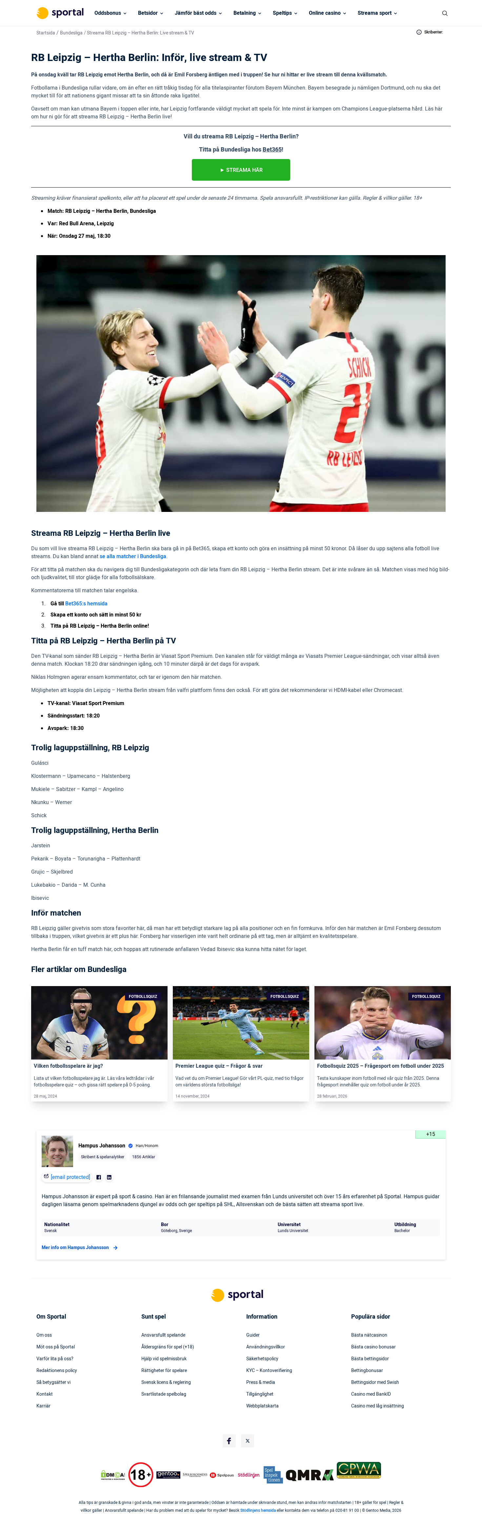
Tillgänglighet (259, 1394)
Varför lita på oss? (54, 1359)
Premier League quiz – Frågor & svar (219, 1066)
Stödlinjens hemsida (258, 1510)
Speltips (282, 13)
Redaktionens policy (56, 1370)
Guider (253, 1335)
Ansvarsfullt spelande (163, 1335)
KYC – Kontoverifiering (269, 1370)
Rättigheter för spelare (164, 1370)
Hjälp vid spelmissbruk (164, 1359)
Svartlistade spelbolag (163, 1394)
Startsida (45, 33)
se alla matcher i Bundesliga (133, 556)
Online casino (325, 13)
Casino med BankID (371, 1394)
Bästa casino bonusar (373, 1347)
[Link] (99, 1023)
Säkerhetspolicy (262, 1359)
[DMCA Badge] (113, 1475)
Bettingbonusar (367, 1370)
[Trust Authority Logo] (168, 1475)
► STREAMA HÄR (241, 170)
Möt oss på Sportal (55, 1347)
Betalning (244, 13)
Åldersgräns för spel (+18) (167, 1347)
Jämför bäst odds (195, 13)
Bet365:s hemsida (86, 604)
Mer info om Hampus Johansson (75, 1247)
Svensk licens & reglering (166, 1382)
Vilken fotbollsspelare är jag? (68, 1066)
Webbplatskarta (262, 1406)
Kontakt (44, 1394)
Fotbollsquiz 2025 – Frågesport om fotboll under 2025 (380, 1066)
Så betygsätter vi (53, 1382)
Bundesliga (71, 33)
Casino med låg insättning (377, 1406)
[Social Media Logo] (229, 1440)
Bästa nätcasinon (369, 1335)
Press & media (260, 1382)
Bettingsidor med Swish (375, 1382)
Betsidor (148, 13)
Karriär (43, 1406)
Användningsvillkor (265, 1347)
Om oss (44, 1335)
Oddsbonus (107, 13)
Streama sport (375, 13)
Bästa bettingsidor (370, 1359)
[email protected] (70, 1177)
